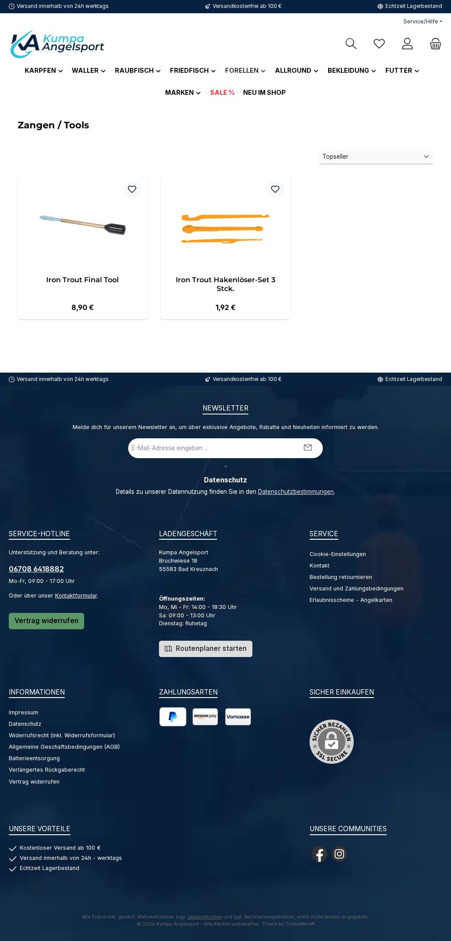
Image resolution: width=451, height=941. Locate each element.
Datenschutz (25, 724)
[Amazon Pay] (205, 717)
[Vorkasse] (238, 717)
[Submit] (307, 448)
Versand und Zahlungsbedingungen (356, 588)
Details (82, 304)
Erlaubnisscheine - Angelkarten (351, 600)
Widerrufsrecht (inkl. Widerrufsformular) (62, 735)
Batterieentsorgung (34, 758)
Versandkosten (205, 917)
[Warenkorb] (433, 44)
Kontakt (319, 565)
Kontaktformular (76, 595)
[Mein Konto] (407, 44)
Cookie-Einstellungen (338, 554)
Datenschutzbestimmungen (296, 491)
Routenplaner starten (210, 648)
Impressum (23, 712)
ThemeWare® (300, 924)
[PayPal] (173, 717)
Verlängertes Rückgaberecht (47, 769)
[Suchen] (351, 44)
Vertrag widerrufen (46, 620)
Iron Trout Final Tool (82, 280)
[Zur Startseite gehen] (57, 44)
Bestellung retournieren (341, 577)
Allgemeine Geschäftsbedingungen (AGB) (64, 746)
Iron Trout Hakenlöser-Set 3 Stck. (225, 284)
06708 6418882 (36, 568)
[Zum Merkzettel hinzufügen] (132, 189)
